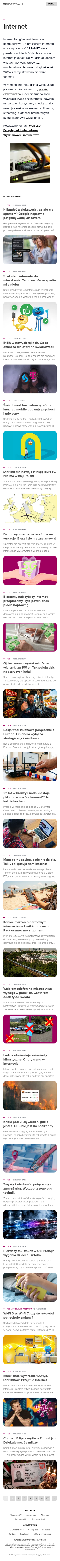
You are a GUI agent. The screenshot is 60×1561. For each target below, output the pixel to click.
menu (51, 4)
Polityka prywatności (42, 1534)
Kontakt (12, 1534)
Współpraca (33, 1530)
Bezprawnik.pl (38, 1519)
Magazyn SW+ (16, 1515)
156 (47, 1498)
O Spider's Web (17, 1530)
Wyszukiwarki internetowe (21, 135)
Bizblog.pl (45, 1515)
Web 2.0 (34, 126)
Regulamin (24, 1534)
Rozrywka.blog (21, 1519)
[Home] (13, 4)
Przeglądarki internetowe (20, 130)
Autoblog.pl (31, 1515)
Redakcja (46, 1530)
